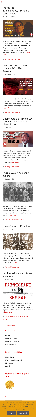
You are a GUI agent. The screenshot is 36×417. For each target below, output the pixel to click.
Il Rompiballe (9, 59)
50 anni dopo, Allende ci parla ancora (16, 12)
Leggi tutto (6, 108)
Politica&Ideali (10, 316)
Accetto (11, 413)
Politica (17, 112)
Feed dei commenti (12, 341)
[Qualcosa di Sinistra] (2, 1)
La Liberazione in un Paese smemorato (18, 275)
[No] (34, 409)
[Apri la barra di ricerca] (28, 1)
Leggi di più (23, 413)
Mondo (17, 59)
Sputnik (7, 366)
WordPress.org (10, 344)
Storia (17, 167)
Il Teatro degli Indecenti (13, 360)
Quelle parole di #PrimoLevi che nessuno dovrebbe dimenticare (18, 121)
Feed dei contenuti (11, 338)
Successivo (12, 325)
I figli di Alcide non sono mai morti (16, 174)
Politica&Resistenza (12, 220)
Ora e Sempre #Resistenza (17, 226)
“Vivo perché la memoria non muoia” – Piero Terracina (16, 68)
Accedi (7, 335)
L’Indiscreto (9, 363)
